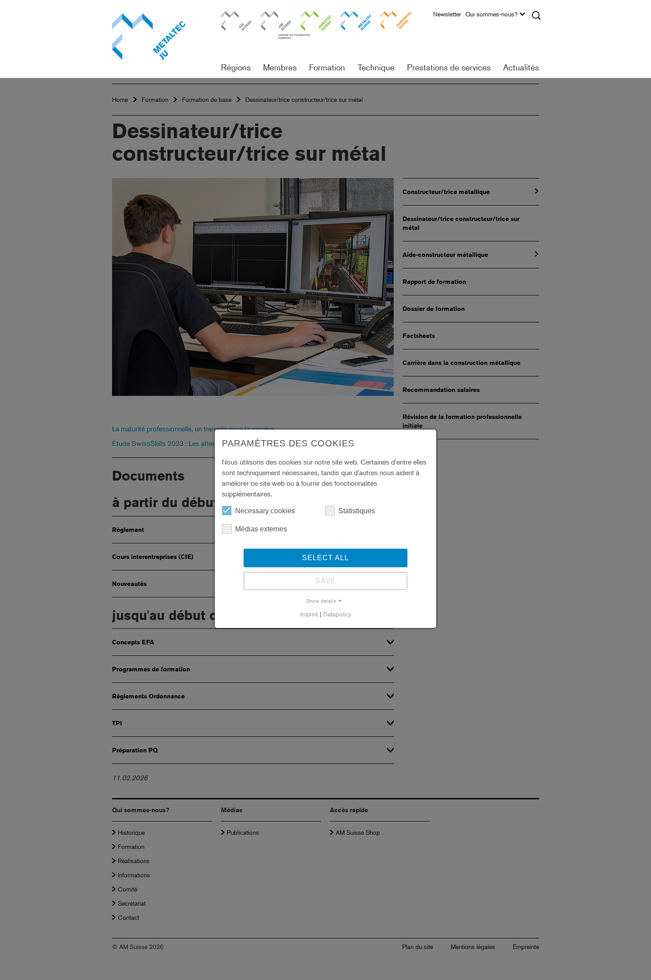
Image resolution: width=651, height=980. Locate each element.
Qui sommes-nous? (491, 14)
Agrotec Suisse (310, 19)
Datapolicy (337, 614)
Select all (325, 558)
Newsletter (447, 14)
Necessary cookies (265, 511)
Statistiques (356, 511)
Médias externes (261, 529)
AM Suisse (233, 15)
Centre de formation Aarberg (272, 24)
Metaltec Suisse (350, 19)
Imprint (309, 614)
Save (325, 581)
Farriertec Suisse (391, 19)
